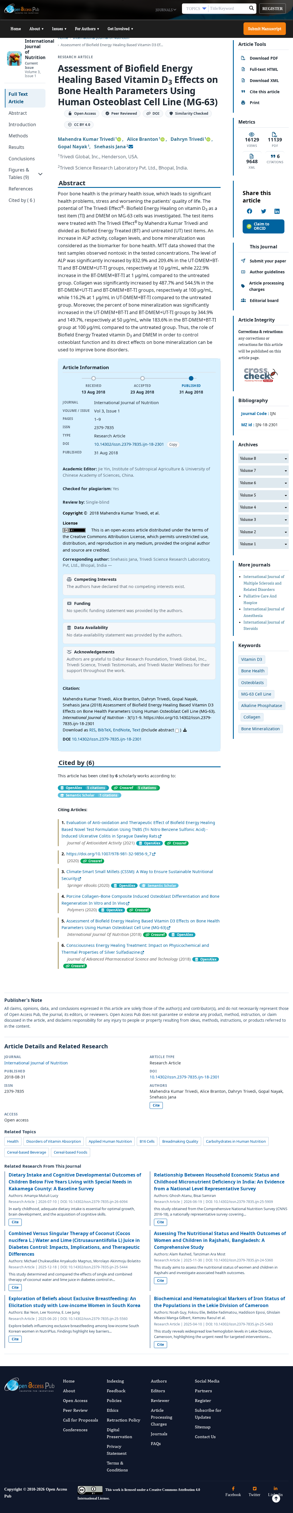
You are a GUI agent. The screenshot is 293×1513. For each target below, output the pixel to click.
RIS (92, 730)
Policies (114, 1400)
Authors (159, 1381)
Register (272, 9)
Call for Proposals (80, 1420)
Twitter (254, 1495)
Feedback (116, 1390)
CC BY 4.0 (82, 125)
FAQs (156, 1443)
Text (136, 730)
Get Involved (120, 28)
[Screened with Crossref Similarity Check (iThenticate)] (259, 373)
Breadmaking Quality (180, 1141)
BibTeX (104, 730)
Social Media (207, 1381)
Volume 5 (248, 495)
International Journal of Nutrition (36, 1063)
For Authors (87, 28)
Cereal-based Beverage (26, 1152)
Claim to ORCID (261, 226)
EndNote (121, 730)
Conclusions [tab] (22, 158)
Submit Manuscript (264, 28)
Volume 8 (248, 458)
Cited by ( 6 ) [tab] (22, 200)
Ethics (112, 1410)
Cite (156, 1105)
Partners (203, 1390)
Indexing (115, 1381)
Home (16, 28)
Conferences (75, 1429)
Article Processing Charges (161, 1417)
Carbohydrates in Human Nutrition (236, 1141)
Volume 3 (248, 519)
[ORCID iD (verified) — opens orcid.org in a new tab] (119, 139)
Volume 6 (248, 482)
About (36, 28)
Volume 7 (248, 470)
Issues (59, 28)
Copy (173, 444)
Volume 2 (248, 531)
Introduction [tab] (22, 124)
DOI (156, 114)
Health (13, 1141)
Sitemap (203, 1427)
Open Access (75, 1400)
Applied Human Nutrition (110, 1141)
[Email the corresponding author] (131, 146)
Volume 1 (248, 544)
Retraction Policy (123, 1420)
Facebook (233, 1495)
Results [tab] (16, 147)
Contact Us (205, 1436)
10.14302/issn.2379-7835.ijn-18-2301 (129, 444)
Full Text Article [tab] (18, 98)
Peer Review (75, 1410)
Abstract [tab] (18, 113)
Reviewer (160, 1400)
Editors (158, 1390)
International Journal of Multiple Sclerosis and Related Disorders (263, 583)
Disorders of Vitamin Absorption (53, 1141)
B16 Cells (147, 1141)
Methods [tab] (18, 136)
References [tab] (21, 189)
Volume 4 (248, 507)
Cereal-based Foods (70, 1152)
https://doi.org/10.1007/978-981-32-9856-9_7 (108, 853)
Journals (164, 10)
